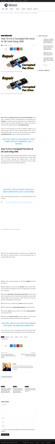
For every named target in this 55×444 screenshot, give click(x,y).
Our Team (20, 0)
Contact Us (14, 0)
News (6, 8)
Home (2, 12)
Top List (17, 8)
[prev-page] (2, 396)
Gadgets (24, 8)
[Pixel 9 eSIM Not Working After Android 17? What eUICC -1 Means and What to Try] (40, 59)
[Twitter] (14, 49)
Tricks (11, 35)
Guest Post (25, 0)
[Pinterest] (17, 49)
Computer (11, 12)
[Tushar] (2, 45)
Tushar (5, 45)
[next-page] (4, 396)
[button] (52, 9)
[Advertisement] (27, 24)
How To (12, 8)
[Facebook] (11, 49)
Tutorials (25, 336)
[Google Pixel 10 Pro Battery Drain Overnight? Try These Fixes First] (30, 383)
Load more (45, 65)
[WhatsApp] (21, 49)
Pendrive (16, 336)
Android (2, 386)
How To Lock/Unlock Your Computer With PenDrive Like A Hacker (19, 141)
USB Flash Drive (5, 338)
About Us (9, 0)
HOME (3, 8)
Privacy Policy (3, 0)
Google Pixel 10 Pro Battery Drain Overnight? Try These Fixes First (30, 390)
